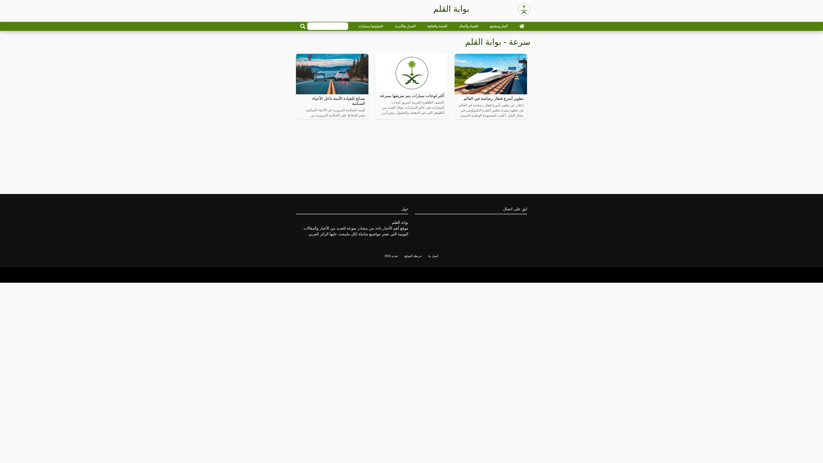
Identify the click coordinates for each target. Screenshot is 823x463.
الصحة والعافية (437, 26)
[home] (522, 26)
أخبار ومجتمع (499, 26)
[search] (303, 26)
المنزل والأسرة (405, 26)
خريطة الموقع (413, 256)
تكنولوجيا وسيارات (370, 26)
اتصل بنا (433, 256)
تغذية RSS (391, 256)
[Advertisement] (411, 160)
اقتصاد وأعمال (468, 26)
